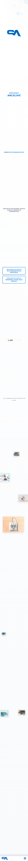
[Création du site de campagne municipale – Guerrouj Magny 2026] (4, 633)
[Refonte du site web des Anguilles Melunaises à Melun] (16, 454)
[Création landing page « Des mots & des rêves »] (4, 713)
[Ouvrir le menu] (25, 858)
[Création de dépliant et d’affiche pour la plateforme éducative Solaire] (23, 498)
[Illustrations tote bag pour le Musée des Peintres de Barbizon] (13, 524)
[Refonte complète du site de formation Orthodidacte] (21, 712)
